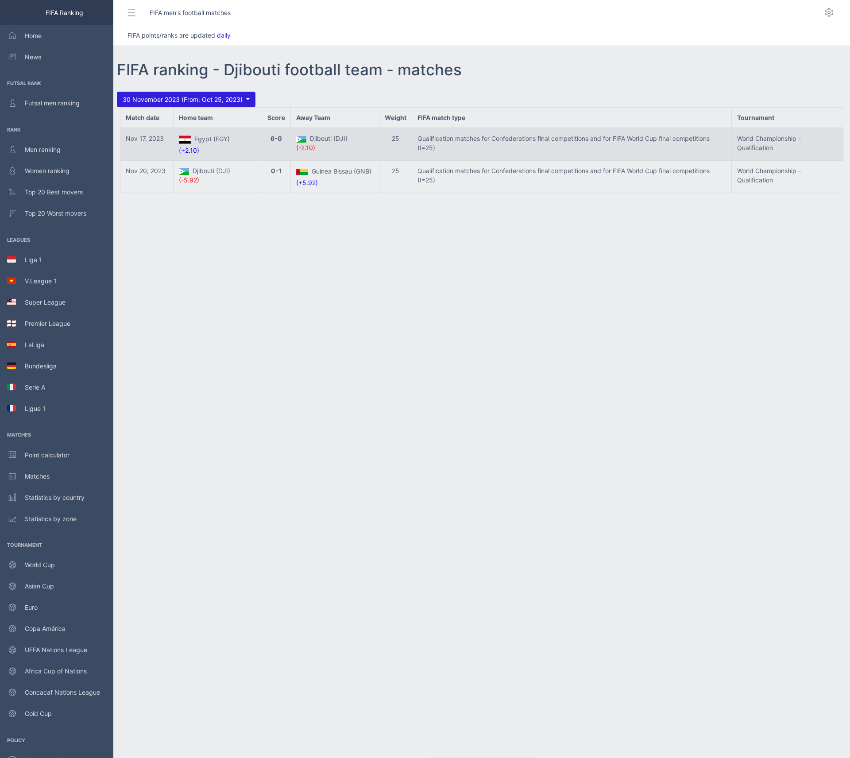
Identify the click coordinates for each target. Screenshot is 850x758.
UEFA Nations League (56, 650)
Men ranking (43, 149)
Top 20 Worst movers (55, 213)
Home (33, 35)
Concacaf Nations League (62, 692)
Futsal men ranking (52, 103)
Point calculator (47, 455)
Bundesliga (36, 366)
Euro (31, 607)
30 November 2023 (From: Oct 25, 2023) (183, 99)
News (33, 57)
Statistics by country (55, 497)
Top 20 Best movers (54, 192)
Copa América (45, 628)
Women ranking (47, 170)
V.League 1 (36, 281)
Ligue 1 (31, 408)
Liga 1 (29, 259)
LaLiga (30, 344)
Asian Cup (39, 586)
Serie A (30, 387)
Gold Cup (38, 713)
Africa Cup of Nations (56, 671)
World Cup (40, 564)
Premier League (43, 323)
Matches (37, 476)
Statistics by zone (51, 518)
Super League (41, 302)
